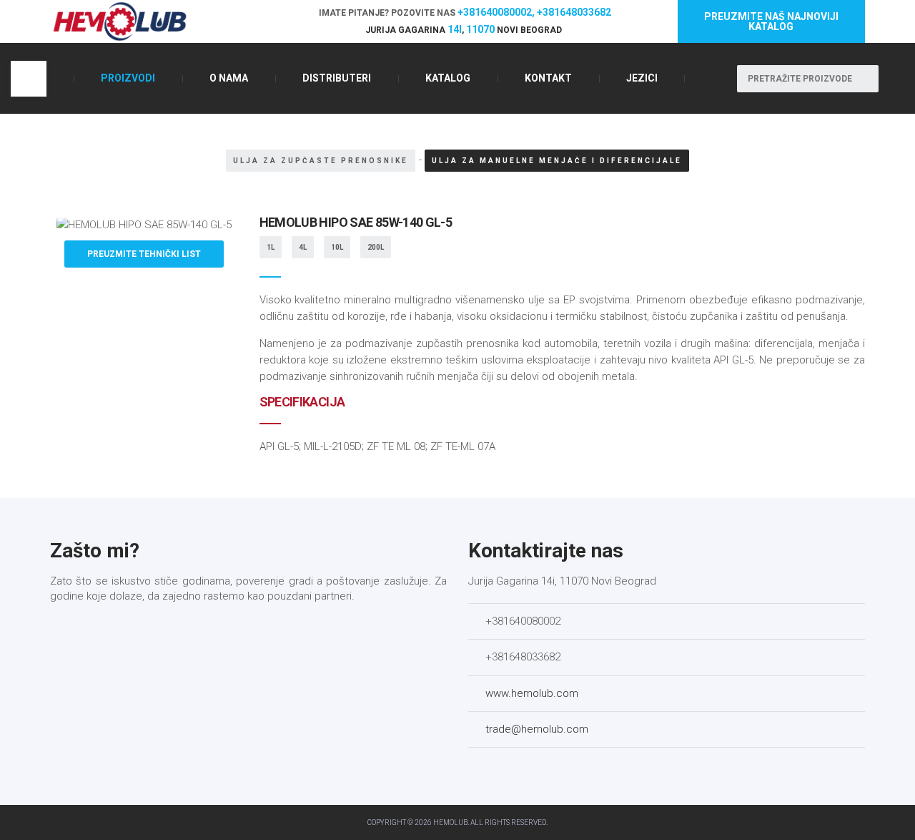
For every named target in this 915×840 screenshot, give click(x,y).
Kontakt (548, 78)
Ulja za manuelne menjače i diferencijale (557, 161)
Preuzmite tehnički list (144, 254)
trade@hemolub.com (536, 729)
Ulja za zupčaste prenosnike (320, 161)
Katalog (447, 78)
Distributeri (336, 78)
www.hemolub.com (531, 693)
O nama (228, 78)
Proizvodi (128, 78)
